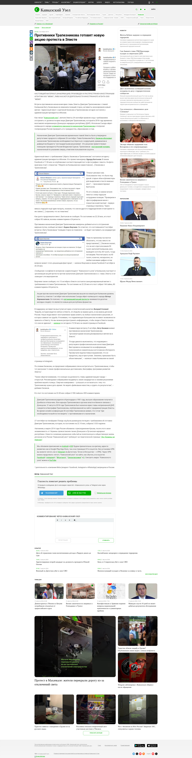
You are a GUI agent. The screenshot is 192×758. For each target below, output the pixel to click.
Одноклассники (74, 457)
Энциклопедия (79, 2)
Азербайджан (59, 14)
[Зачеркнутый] (69, 520)
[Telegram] (31, 35)
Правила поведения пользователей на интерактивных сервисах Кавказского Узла (76, 753)
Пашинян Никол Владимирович (132, 225)
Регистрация (63, 540)
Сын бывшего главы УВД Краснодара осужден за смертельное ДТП (134, 52)
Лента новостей (46, 27)
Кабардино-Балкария (130, 14)
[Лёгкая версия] (149, 2)
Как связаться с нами (111, 745)
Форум (91, 2)
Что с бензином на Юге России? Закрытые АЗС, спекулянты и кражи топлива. (137, 727)
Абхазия (37, 14)
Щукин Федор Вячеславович (131, 281)
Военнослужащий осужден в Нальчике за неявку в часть (119, 571)
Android (65, 446)
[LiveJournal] (31, 52)
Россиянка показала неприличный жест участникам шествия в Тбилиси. (91, 727)
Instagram (50, 457)
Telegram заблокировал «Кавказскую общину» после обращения (136, 685)
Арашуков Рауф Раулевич (130, 253)
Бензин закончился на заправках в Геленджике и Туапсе (133, 180)
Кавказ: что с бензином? (44, 24)
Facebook (41, 457)
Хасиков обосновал (104, 138)
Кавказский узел (51, 118)
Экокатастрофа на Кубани (149, 24)
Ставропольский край (132, 17)
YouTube (52, 460)
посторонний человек (101, 147)
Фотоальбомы (118, 2)
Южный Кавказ (39, 20)
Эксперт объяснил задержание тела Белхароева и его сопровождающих (133, 145)
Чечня (142, 17)
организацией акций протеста (76, 299)
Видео (107, 2)
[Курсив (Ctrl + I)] (61, 520)
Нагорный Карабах (67, 17)
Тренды (55, 2)
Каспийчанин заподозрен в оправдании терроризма (118, 553)
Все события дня (151, 574)
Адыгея (51, 14)
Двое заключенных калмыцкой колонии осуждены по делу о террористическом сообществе (135, 90)
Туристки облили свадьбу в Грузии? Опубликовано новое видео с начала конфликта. (136, 649)
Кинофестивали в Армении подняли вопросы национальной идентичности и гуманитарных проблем (111, 607)
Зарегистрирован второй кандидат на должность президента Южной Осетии (62, 563)
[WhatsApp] (31, 38)
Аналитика (65, 2)
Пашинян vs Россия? (96, 24)
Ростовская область (96, 17)
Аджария (44, 14)
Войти (153, 9)
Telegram (61, 452)
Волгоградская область (93, 14)
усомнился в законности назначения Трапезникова (73, 126)
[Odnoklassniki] (31, 49)
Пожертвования (125, 745)
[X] (31, 45)
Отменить (106, 540)
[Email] (31, 55)
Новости (37, 2)
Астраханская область (78, 14)
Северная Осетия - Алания (111, 17)
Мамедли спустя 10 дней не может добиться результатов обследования (142, 604)
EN (157, 2)
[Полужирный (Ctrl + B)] (57, 520)
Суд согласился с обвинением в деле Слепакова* (134, 110)
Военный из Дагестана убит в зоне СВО (51, 571)
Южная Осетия (150, 17)
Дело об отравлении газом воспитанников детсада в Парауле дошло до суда (63, 554)
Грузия (104, 14)
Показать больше (96, 733)
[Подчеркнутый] (65, 520)
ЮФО (47, 20)
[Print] (31, 59)
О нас (99, 745)
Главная (36, 27)
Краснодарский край (54, 17)
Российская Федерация (81, 17)
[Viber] (31, 42)
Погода (131, 2)
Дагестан (110, 14)
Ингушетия (119, 14)
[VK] (31, 32)
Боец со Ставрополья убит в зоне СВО (113, 562)
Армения (67, 14)
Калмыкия (141, 14)
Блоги (99, 2)
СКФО (122, 17)
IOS (71, 446)
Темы (47, 2)
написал (57, 323)
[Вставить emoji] (74, 520)
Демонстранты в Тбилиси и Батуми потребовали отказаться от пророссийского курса (48, 605)
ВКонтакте (61, 457)
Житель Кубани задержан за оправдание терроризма (135, 36)
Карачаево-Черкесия (41, 17)
